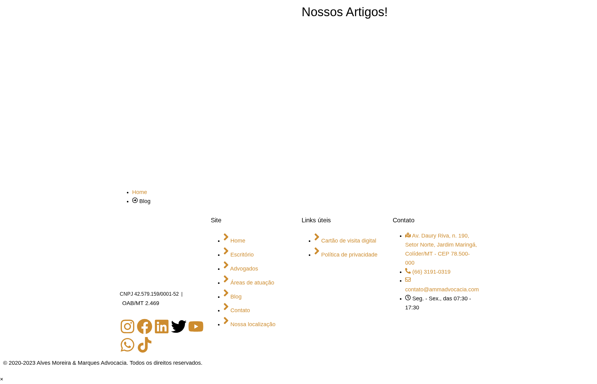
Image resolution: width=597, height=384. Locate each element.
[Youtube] (196, 326)
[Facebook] (144, 326)
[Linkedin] (161, 326)
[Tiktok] (144, 345)
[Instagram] (127, 326)
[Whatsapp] (127, 345)
